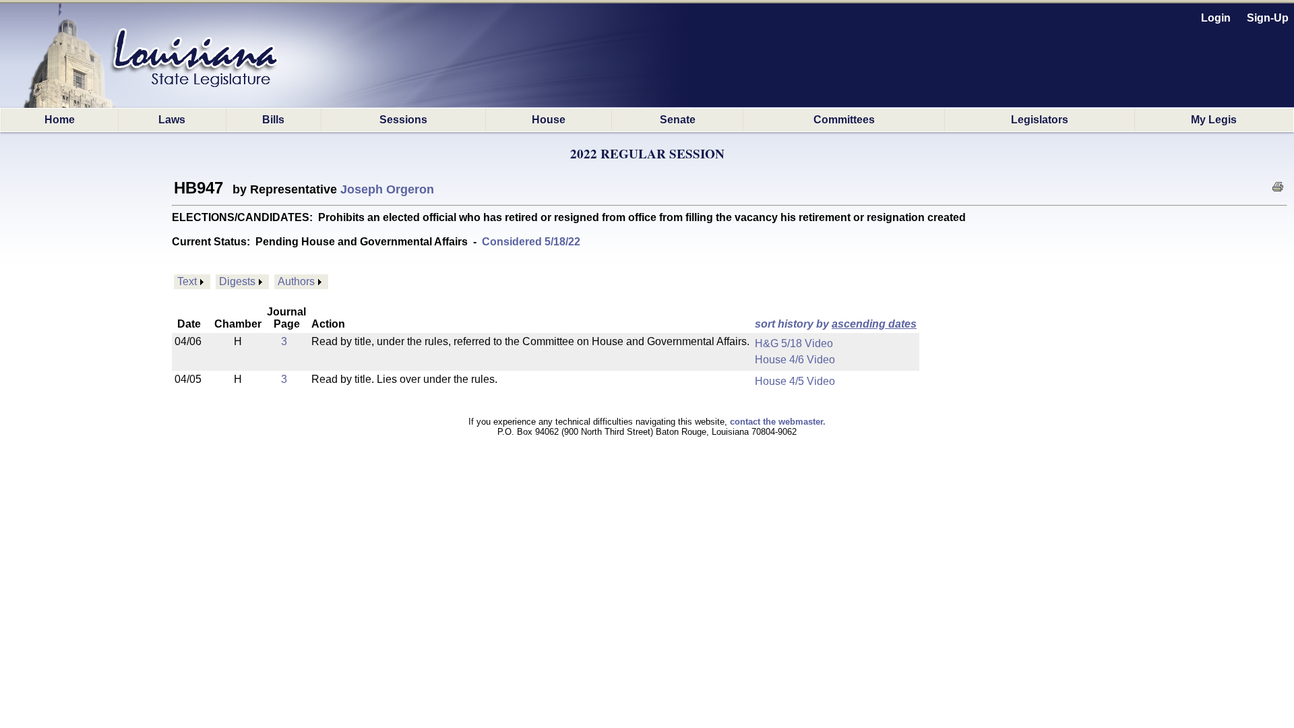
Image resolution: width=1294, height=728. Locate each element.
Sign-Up (1268, 18)
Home (59, 119)
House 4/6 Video (795, 359)
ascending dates (874, 324)
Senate (678, 119)
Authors (296, 281)
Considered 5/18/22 (531, 241)
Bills (273, 119)
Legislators (1039, 119)
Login (1216, 18)
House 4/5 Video (795, 381)
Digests (237, 281)
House (548, 119)
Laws (171, 119)
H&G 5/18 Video (794, 343)
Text (187, 281)
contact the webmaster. (778, 422)
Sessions (403, 119)
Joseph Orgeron (387, 189)
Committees (844, 119)
